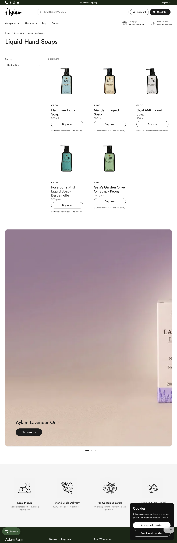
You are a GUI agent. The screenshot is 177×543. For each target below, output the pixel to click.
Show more (29, 432)
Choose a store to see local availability (67, 131)
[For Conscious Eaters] (110, 487)
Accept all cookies (151, 525)
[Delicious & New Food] (152, 487)
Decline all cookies (152, 533)
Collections (19, 33)
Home (7, 33)
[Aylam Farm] (13, 12)
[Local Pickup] (24, 487)
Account (141, 12)
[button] (160, 12)
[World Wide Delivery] (67, 487)
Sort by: (9, 59)
